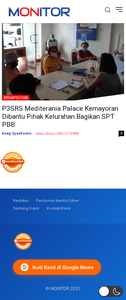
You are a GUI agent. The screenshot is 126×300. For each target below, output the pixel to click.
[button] (111, 291)
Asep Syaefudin (17, 133)
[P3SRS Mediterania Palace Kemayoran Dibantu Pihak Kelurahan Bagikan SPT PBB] (63, 61)
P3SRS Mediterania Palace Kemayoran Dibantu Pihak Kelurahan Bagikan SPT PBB (60, 116)
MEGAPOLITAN (16, 97)
